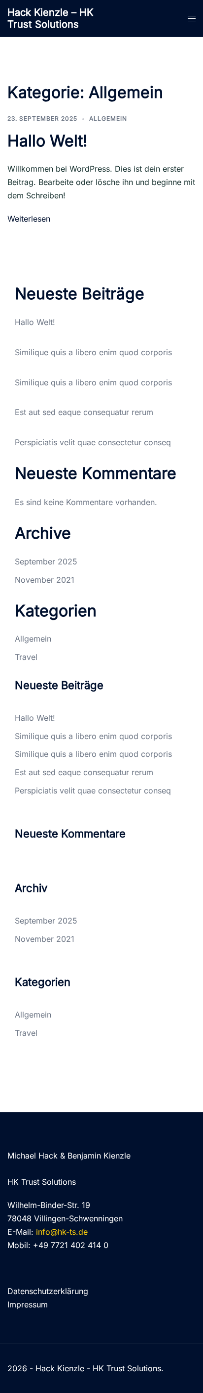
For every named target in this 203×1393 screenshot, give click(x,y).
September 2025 (46, 561)
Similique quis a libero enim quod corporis (93, 352)
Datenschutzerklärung (47, 1291)
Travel (26, 657)
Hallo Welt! (47, 140)
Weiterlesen (28, 219)
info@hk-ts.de (62, 1232)
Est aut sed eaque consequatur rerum (84, 412)
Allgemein (108, 118)
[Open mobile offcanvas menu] (192, 18)
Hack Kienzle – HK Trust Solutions (50, 18)
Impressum (27, 1304)
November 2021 (44, 580)
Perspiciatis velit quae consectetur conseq (93, 442)
